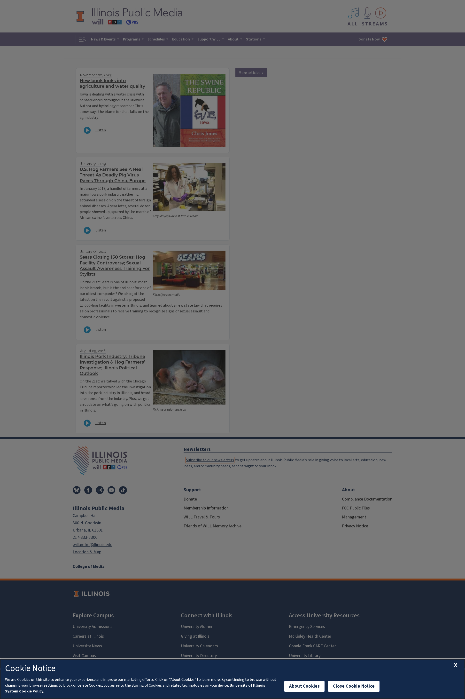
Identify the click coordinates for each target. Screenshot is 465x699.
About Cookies (304, 686)
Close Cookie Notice (354, 686)
